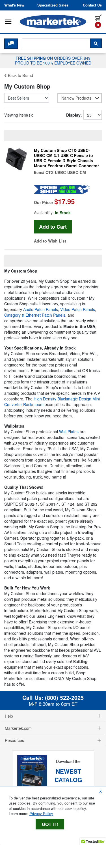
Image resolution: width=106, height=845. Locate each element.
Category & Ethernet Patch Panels (34, 315)
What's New (14, 5)
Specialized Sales (52, 5)
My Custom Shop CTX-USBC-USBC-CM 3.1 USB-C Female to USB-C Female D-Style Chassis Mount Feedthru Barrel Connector (66, 158)
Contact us (92, 5)
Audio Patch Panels (40, 309)
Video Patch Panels (77, 309)
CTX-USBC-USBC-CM (66, 172)
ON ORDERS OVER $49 (53, 60)
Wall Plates (69, 431)
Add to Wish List (50, 241)
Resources (14, 740)
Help (9, 716)
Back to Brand (20, 75)
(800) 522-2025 (64, 697)
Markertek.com (18, 728)
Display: (74, 115)
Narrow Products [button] (76, 98)
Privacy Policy (41, 813)
